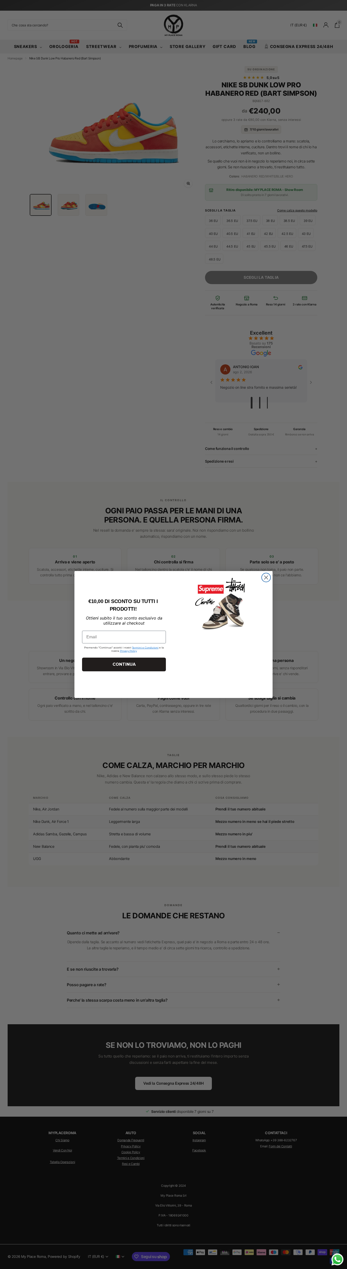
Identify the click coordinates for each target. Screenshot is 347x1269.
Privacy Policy (128, 651)
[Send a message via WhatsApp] (337, 1259)
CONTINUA (124, 664)
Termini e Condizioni (145, 647)
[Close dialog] (266, 577)
